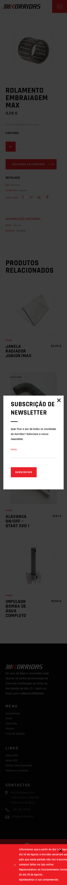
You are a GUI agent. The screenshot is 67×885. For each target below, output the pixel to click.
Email (14, 449)
